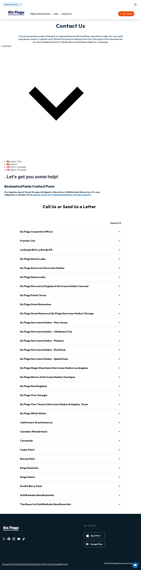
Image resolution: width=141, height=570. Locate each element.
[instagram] (13, 539)
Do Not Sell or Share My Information (27, 564)
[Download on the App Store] (94, 535)
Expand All (115, 223)
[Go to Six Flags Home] (16, 13)
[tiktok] (23, 539)
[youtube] (18, 539)
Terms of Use (47, 564)
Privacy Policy (7, 564)
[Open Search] (136, 4)
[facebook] (8, 539)
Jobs (66, 564)
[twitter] (4, 539)
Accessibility (58, 564)
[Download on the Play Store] (94, 544)
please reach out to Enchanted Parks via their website (62, 194)
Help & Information (40, 13)
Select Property (10, 4)
